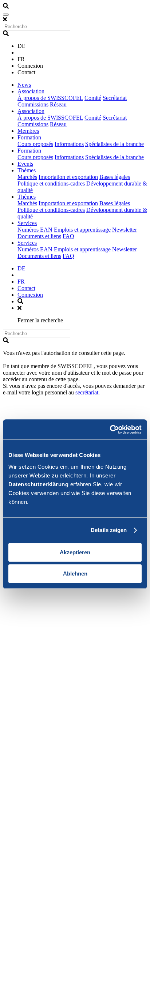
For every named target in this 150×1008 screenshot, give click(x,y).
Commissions (32, 104)
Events (25, 164)
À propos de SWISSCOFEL (50, 98)
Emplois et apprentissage (82, 229)
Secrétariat (115, 98)
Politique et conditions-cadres (51, 183)
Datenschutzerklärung (38, 484)
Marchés (27, 177)
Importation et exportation (68, 177)
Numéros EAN (34, 229)
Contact (26, 288)
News (24, 85)
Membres (28, 131)
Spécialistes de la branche (114, 144)
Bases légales (114, 177)
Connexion (30, 295)
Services (27, 223)
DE (21, 268)
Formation (29, 137)
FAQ (68, 236)
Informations (69, 144)
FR (21, 281)
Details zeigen (109, 530)
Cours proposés (35, 144)
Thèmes (26, 170)
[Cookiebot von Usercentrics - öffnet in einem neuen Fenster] (110, 429)
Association (30, 91)
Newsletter (124, 229)
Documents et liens (39, 236)
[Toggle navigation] (6, 15)
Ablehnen (75, 573)
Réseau (58, 104)
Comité (92, 98)
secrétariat (86, 392)
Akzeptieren (75, 552)
